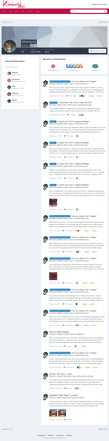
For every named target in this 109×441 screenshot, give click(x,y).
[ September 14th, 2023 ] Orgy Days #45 (75, 102)
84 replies (72, 115)
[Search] (105, 11)
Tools (30, 11)
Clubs (38, 11)
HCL (16, 11)
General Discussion (82, 84)
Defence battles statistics (59, 332)
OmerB (66, 334)
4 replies (69, 388)
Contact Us (60, 435)
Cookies (69, 435)
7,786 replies (72, 96)
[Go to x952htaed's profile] (9, 80)
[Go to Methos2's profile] (9, 73)
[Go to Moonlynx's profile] (45, 82)
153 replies (69, 136)
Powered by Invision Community (54, 438)
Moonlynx (52, 84)
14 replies (68, 346)
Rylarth (14, 100)
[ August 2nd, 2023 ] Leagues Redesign (73, 121)
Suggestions (80, 334)
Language (41, 435)
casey (66, 84)
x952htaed (15, 79)
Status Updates (95, 11)
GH (10, 11)
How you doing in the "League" (84, 81)
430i (13, 86)
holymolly (15, 93)
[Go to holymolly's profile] (9, 94)
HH (4, 11)
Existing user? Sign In (99, 4)
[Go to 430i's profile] (9, 87)
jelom (65, 124)
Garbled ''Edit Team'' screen (60, 374)
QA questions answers (86, 376)
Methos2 (15, 72)
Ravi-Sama (67, 105)
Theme (50, 435)
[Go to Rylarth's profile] (9, 101)
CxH (23, 11)
